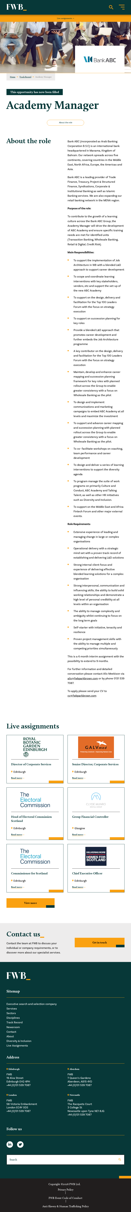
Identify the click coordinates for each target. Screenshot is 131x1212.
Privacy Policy (65, 1189)
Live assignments (64, 18)
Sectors (11, 1013)
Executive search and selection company (31, 1004)
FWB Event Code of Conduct (65, 1198)
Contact (11, 1032)
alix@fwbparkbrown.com (83, 678)
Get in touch (99, 942)
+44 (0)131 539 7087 (18, 1085)
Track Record (25, 77)
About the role (65, 122)
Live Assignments (17, 1045)
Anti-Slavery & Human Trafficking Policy (65, 1206)
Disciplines (13, 1018)
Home (12, 77)
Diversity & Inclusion (18, 1041)
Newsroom (13, 1027)
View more (30, 903)
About (10, 1036)
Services (11, 1008)
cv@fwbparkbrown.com (82, 695)
